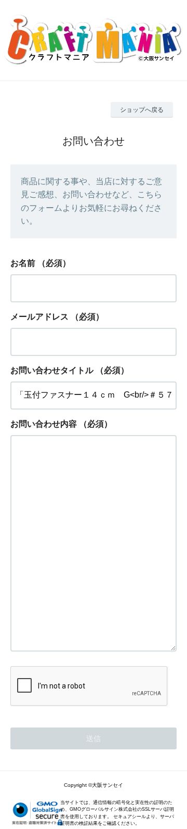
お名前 (22, 263)
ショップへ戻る (142, 109)
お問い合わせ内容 (43, 423)
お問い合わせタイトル (52, 370)
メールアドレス (39, 316)
